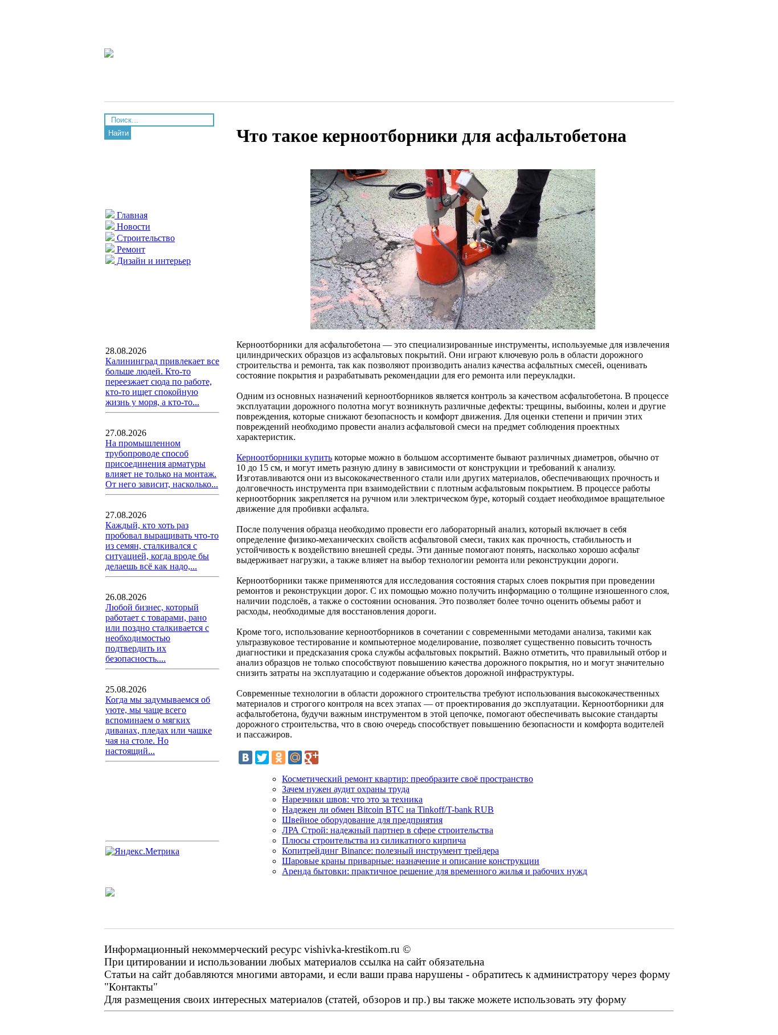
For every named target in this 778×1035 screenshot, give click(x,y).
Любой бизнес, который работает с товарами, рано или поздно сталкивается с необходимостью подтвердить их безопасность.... (157, 632)
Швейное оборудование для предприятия (362, 820)
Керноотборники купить (284, 457)
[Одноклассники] (278, 757)
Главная (131, 215)
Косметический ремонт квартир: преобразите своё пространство (407, 779)
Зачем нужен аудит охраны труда (346, 789)
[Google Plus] (311, 757)
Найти (118, 133)
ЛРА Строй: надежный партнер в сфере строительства (387, 830)
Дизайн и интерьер (152, 261)
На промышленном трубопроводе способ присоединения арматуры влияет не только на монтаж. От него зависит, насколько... (161, 463)
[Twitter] (262, 757)
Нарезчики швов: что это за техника (352, 799)
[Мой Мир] (295, 757)
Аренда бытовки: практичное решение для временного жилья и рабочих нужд (434, 871)
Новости (132, 226)
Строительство (144, 238)
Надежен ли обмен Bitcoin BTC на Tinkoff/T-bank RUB (388, 809)
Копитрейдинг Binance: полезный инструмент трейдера (390, 850)
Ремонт (129, 249)
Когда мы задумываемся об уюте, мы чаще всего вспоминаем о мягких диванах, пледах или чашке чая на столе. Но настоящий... (158, 725)
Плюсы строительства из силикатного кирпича (374, 840)
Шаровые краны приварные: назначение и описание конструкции (410, 861)
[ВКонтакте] (245, 757)
